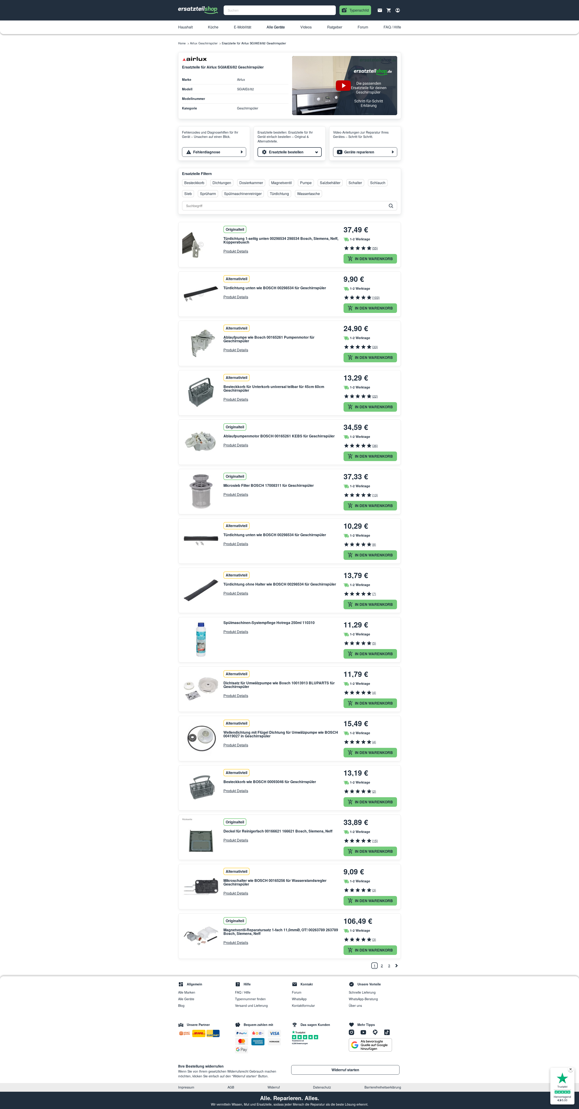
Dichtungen (221, 182)
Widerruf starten (345, 1069)
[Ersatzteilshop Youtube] (365, 1032)
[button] (185, 27)
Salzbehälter (330, 182)
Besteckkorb (194, 182)
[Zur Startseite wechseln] (198, 10)
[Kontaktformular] (380, 10)
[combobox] (280, 10)
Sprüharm (208, 193)
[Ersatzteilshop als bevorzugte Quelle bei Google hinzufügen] (370, 1045)
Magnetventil (281, 182)
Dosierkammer (251, 182)
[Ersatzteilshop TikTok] (388, 1032)
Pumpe (306, 182)
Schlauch (377, 182)
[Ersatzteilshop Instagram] (353, 1032)
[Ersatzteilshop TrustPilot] (300, 1032)
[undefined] (396, 965)
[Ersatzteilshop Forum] (376, 1032)
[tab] (214, 152)
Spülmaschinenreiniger (243, 193)
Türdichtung (279, 193)
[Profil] (397, 10)
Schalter (355, 182)
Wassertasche (308, 193)
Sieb (188, 193)
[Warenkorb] (388, 10)
